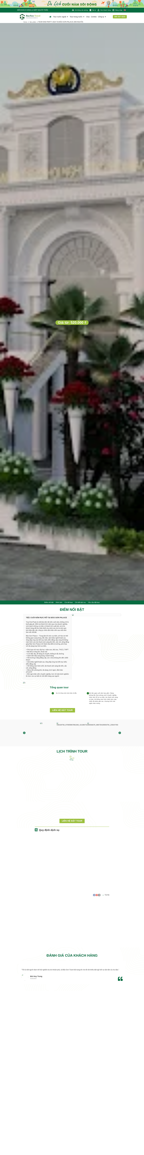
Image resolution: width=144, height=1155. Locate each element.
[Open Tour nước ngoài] (67, 16)
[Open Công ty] (105, 16)
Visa (88, 17)
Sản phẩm (33, 22)
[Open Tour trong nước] (84, 16)
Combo (94, 17)
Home (25, 22)
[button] (24, 733)
